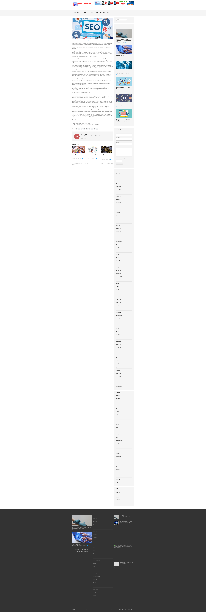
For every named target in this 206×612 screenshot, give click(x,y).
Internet (117, 443)
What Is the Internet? (120, 55)
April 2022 (117, 331)
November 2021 (118, 347)
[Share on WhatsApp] (84, 129)
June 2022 (118, 325)
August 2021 (118, 357)
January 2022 (118, 341)
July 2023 (117, 283)
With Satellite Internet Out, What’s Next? (122, 71)
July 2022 (117, 321)
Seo (116, 466)
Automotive (118, 398)
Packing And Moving (119, 456)
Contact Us (118, 492)
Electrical (117, 414)
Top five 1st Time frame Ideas (107, 163)
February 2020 (118, 373)
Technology (118, 479)
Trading (117, 482)
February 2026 (118, 186)
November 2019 (118, 379)
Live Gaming (118, 450)
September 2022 (119, 315)
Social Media (118, 469)
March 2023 (118, 296)
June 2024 (118, 251)
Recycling (117, 463)
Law (116, 446)
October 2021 (118, 350)
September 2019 (119, 386)
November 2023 (118, 270)
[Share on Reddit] (89, 129)
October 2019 (118, 383)
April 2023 (117, 292)
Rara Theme (122, 609)
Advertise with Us (119, 502)
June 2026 (118, 180)
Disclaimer (118, 499)
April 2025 (117, 218)
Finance (117, 424)
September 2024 (119, 241)
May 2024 (117, 254)
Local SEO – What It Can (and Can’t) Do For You (123, 88)
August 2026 (118, 173)
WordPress (131, 609)
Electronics (118, 417)
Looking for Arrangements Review (77, 155)
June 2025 (118, 212)
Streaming (95, 595)
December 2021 (118, 344)
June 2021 (118, 363)
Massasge (118, 453)
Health (117, 437)
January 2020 (118, 376)
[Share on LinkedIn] (82, 129)
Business (117, 401)
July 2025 (117, 209)
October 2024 (118, 238)
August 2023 (118, 280)
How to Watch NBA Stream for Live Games (82, 123)
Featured (117, 421)
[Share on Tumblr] (92, 129)
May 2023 (117, 289)
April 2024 (117, 257)
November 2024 (118, 234)
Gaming (117, 434)
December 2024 (118, 231)
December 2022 (118, 305)
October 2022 (118, 312)
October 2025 (118, 199)
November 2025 (118, 196)
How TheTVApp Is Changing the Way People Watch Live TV (126, 522)
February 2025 (118, 225)
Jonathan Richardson (78, 158)
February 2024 (118, 263)
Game (117, 430)
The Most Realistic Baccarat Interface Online (82, 121)
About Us (117, 497)
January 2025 (118, 228)
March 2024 (118, 260)
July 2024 (117, 247)
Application (118, 395)
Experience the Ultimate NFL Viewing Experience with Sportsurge (86, 124)
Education (117, 411)
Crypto (117, 408)
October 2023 (118, 273)
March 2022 (118, 334)
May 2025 (117, 215)
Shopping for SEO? (119, 103)
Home (117, 494)
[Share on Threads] (95, 129)
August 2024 (118, 244)
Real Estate (118, 459)
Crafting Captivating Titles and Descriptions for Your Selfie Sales (105, 155)
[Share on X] (79, 129)
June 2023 (118, 286)
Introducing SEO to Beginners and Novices (123, 120)
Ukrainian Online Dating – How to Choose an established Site (92, 155)
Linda (124, 42)
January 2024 (118, 267)
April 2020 (117, 367)
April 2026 (117, 183)
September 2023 (119, 276)
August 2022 (118, 318)
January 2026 (118, 189)
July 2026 (117, 176)
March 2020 (118, 370)
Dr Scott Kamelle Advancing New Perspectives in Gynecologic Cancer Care (123, 40)
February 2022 (118, 338)
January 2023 (118, 302)
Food (117, 427)
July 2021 (117, 360)
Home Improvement (119, 440)
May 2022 (117, 328)
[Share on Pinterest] (87, 129)
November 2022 (118, 309)
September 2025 (119, 202)
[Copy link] (97, 129)
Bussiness (118, 405)
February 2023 (118, 299)
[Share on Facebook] (76, 129)
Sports (117, 472)
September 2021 (119, 354)
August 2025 (118, 205)
